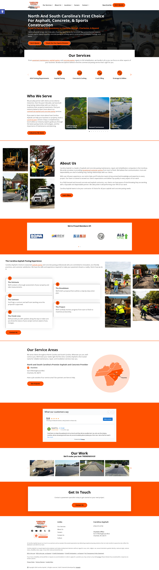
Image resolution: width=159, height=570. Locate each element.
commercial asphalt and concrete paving (41, 111)
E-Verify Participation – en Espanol (74, 553)
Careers (76, 5)
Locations (67, 5)
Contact (85, 5)
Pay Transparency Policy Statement (94, 553)
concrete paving (69, 60)
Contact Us (60, 535)
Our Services (47, 5)
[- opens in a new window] (36, 236)
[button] (2, 11)
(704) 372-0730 (98, 526)
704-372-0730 (107, 5)
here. (99, 557)
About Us (58, 5)
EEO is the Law (31, 553)
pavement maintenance (40, 60)
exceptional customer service (92, 170)
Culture (59, 538)
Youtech (78, 567)
